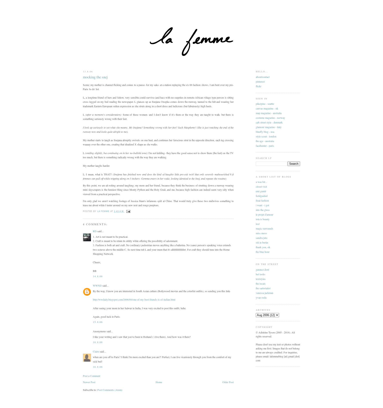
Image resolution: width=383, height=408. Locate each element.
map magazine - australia (268, 113)
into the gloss (263, 210)
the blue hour (263, 252)
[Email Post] (128, 211)
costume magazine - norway (270, 117)
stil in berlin (262, 242)
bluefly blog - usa (265, 131)
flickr (258, 86)
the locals (261, 283)
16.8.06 (98, 342)
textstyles (261, 279)
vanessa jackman (264, 293)
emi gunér (261, 191)
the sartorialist (263, 288)
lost (258, 224)
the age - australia (265, 141)
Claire (96, 351)
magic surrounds (264, 228)
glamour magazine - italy (268, 127)
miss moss (261, 233)
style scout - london (266, 136)
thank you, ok (263, 247)
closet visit (261, 186)
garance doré (262, 269)
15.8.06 (98, 322)
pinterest (260, 81)
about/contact (263, 77)
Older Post (228, 382)
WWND (97, 285)
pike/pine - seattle (265, 103)
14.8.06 (98, 276)
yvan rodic (261, 297)
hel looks (260, 274)
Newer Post (89, 382)
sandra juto (261, 238)
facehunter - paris (265, 145)
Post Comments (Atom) (109, 390)
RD (95, 231)
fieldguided (262, 196)
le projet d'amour (264, 214)
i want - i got (262, 205)
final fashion (262, 200)
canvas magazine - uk (267, 108)
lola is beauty (263, 219)
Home (159, 382)
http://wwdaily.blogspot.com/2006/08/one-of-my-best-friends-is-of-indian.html (134, 299)
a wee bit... (261, 182)
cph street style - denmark (269, 122)
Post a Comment (91, 376)
